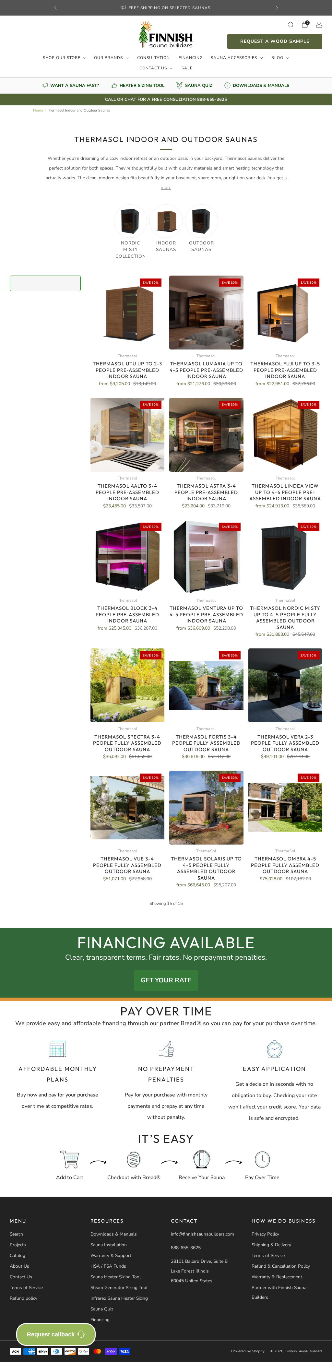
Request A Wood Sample (274, 41)
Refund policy (23, 1298)
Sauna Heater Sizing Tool (115, 1277)
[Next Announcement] (277, 8)
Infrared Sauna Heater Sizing (119, 1298)
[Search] (290, 24)
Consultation (153, 57)
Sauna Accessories (234, 57)
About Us (19, 1266)
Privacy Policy (265, 1234)
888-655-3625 (186, 1248)
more (166, 187)
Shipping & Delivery (271, 1245)
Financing (191, 57)
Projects (18, 1245)
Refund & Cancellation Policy (281, 1266)
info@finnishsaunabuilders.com (202, 1234)
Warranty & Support (110, 1255)
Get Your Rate (166, 980)
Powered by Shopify (248, 1351)
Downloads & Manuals (113, 1234)
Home (38, 110)
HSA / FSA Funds (108, 1266)
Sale (187, 68)
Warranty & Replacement (277, 1277)
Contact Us (153, 68)
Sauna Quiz (101, 1309)
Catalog (17, 1255)
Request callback (51, 1334)
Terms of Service (26, 1288)
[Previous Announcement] (55, 8)
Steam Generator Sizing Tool (119, 1288)
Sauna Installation (108, 1245)
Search (16, 1234)
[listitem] (166, 8)
